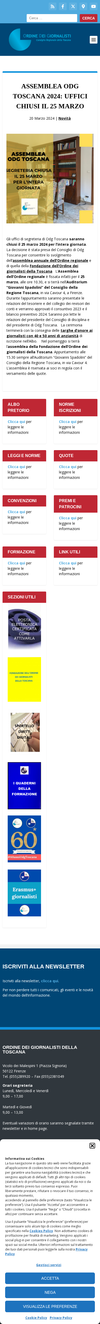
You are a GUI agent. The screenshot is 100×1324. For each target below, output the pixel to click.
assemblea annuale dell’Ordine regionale (50, 260)
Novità (64, 118)
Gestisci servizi (48, 1265)
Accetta (50, 1278)
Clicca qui (16, 421)
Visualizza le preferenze (50, 1306)
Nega (50, 1292)
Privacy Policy (61, 1318)
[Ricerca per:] (52, 18)
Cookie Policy (36, 1318)
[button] (92, 1145)
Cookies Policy (41, 1231)
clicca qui (49, 980)
